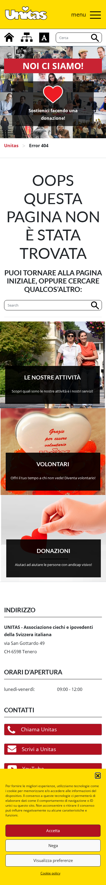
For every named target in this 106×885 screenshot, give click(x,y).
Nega (53, 845)
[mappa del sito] (27, 37)
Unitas (11, 146)
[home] (9, 37)
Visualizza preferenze (53, 860)
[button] (98, 775)
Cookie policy (50, 873)
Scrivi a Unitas (39, 749)
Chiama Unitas (39, 729)
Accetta (53, 830)
